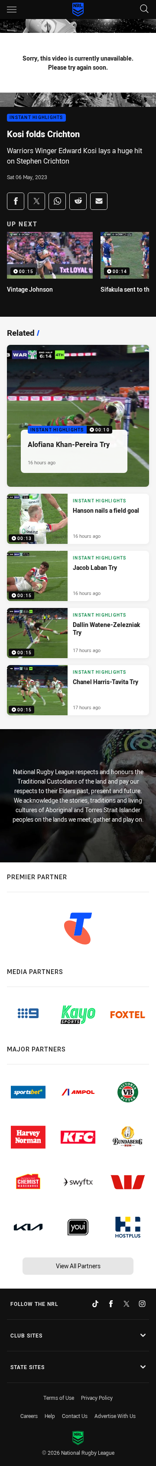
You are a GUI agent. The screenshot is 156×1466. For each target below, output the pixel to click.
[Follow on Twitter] (126, 1304)
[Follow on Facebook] (110, 1304)
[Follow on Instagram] (142, 1304)
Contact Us (75, 1415)
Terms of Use (58, 1397)
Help (50, 1415)
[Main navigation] (11, 9)
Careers (29, 1415)
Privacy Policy (97, 1397)
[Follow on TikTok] (95, 1304)
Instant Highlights (36, 118)
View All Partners (78, 1266)
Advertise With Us (115, 1415)
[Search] (144, 9)
